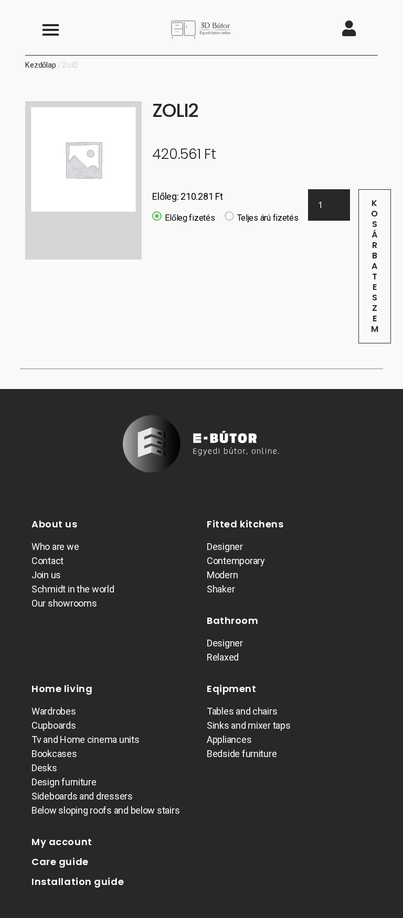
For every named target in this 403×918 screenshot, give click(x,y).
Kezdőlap (40, 65)
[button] (50, 30)
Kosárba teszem (375, 266)
